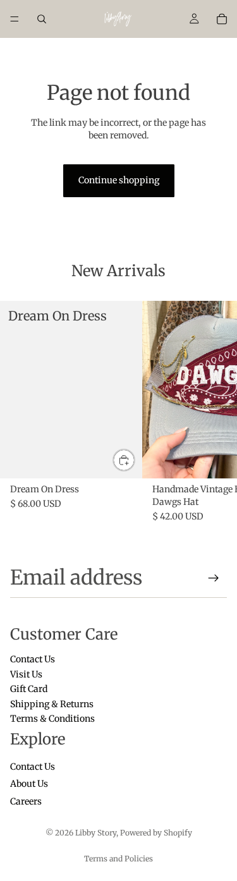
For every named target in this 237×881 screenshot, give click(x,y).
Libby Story (95, 832)
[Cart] (222, 19)
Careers (26, 801)
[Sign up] (213, 578)
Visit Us (26, 674)
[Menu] (14, 18)
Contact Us (32, 659)
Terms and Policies (118, 858)
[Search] (42, 19)
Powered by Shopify (156, 832)
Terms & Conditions (52, 718)
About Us (29, 784)
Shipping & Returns (52, 704)
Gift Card (28, 689)
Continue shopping (118, 180)
